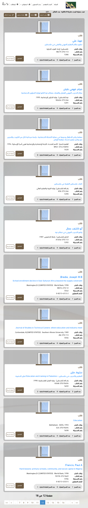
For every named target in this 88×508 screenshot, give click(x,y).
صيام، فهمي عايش (72, 89)
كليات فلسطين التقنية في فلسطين (68, 183)
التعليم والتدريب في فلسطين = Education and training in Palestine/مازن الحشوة (48, 375)
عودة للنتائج (8, 15)
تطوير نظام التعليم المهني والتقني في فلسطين (63, 44)
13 (48, 502)
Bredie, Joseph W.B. (71, 277)
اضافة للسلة (10, 58)
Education (77, 420)
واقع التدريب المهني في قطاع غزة (68, 232)
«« (7, 502)
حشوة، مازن (76, 372)
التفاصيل (19, 58)
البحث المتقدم (47, 4)
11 (37, 502)
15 (58, 502)
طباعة (32, 15)
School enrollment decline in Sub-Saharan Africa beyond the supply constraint (47, 280)
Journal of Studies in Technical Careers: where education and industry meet (48, 327)
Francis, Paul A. (73, 465)
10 (32, 502)
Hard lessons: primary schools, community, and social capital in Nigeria (50, 468)
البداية (56, 4)
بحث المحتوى (37, 4)
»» (77, 502)
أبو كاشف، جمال (74, 228)
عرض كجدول (43, 15)
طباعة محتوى (21, 15)
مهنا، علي (77, 40)
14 (53, 502)
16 (63, 502)
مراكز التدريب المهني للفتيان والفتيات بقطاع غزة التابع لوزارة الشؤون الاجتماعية (51, 92)
